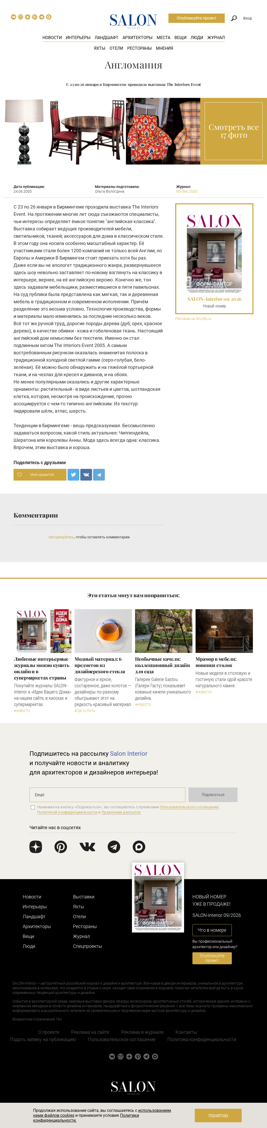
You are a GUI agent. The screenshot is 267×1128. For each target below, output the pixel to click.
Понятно (218, 1115)
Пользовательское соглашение (121, 1039)
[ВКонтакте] (86, 475)
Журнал (216, 37)
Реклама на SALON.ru (193, 319)
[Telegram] (99, 475)
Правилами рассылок (121, 812)
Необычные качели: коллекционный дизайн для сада (162, 665)
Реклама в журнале (142, 1032)
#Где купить (85, 711)
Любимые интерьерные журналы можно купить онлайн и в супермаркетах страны (41, 668)
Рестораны (139, 48)
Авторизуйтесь (61, 537)
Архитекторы (138, 37)
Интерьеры (78, 37)
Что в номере (212, 930)
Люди (197, 37)
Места (163, 37)
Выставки (83, 896)
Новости (52, 37)
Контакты (186, 1032)
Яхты (99, 48)
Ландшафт (106, 37)
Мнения (164, 48)
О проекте (48, 1032)
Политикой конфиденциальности (67, 812)
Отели (116, 48)
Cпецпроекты (87, 946)
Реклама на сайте (90, 1032)
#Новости (22, 711)
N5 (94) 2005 (186, 191)
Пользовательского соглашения (189, 807)
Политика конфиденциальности (201, 1039)
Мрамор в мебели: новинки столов (216, 662)
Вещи (180, 37)
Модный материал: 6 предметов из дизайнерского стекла (100, 665)
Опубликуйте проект (196, 18)
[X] (73, 475)
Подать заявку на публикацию (43, 1039)
